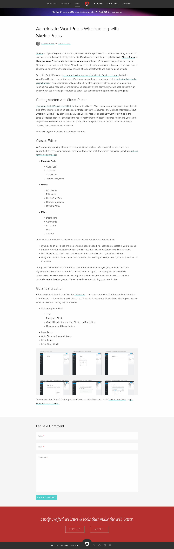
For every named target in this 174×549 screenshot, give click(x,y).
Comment (42, 457)
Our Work (66, 4)
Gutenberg (80, 294)
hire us (74, 529)
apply (99, 529)
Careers (98, 4)
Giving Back (113, 4)
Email (40, 446)
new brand (116, 12)
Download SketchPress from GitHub (53, 106)
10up (87, 544)
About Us (52, 4)
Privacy (54, 545)
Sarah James (48, 44)
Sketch (39, 53)
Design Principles (117, 399)
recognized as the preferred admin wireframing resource (91, 75)
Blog (77, 4)
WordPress (60, 12)
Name (40, 435)
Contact (127, 4)
